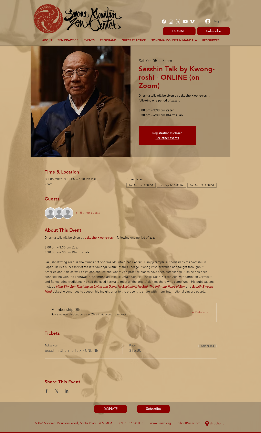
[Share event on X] (57, 391)
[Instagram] (171, 21)
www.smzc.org (160, 423)
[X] (178, 21)
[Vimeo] (192, 21)
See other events (167, 138)
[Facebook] (164, 21)
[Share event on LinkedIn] (67, 391)
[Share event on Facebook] (47, 391)
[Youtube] (185, 21)
